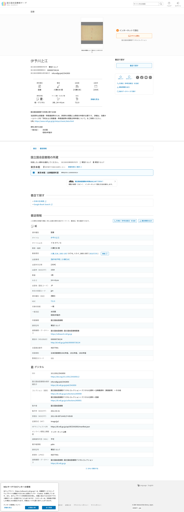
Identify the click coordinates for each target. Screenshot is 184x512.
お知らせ (68, 505)
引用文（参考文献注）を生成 (129, 83)
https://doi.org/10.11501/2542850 (64, 376)
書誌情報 (43, 148)
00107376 (93, 253)
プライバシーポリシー (81, 505)
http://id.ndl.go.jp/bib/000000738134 (65, 342)
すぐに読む (135, 35)
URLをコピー (129, 78)
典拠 (103, 254)
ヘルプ (169, 6)
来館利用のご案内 (74, 167)
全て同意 (49, 507)
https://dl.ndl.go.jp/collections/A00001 (66, 400)
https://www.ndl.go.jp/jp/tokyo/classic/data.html (54, 121)
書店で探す (134, 65)
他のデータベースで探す (127, 91)
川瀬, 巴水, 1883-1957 (59, 253)
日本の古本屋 (39, 201)
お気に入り (120, 78)
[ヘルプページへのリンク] (92, 51)
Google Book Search (42, 204)
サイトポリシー (96, 505)
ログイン (178, 6)
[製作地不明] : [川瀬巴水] (60, 259)
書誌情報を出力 (124, 87)
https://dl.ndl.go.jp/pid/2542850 (63, 385)
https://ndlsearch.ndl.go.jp (61, 334)
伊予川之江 (55, 237)
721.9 (53, 301)
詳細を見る (95, 99)
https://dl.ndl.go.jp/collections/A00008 (66, 393)
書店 (35, 148)
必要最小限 (32, 507)
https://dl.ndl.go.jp (58, 463)
